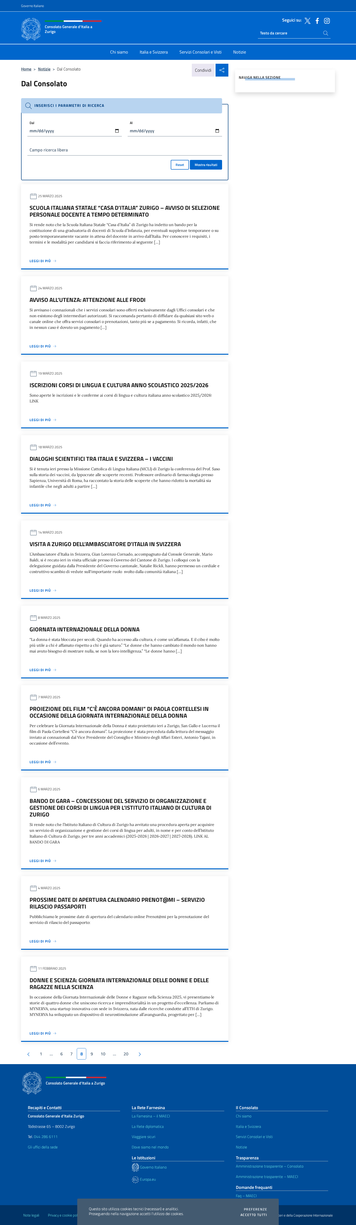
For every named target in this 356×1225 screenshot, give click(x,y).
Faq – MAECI (246, 1196)
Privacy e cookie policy (65, 1215)
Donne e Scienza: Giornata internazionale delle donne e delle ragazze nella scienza (119, 983)
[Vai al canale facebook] (316, 20)
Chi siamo (243, 1116)
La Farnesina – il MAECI (151, 1116)
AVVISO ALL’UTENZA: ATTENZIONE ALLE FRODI (88, 299)
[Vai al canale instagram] (326, 20)
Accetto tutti (253, 1215)
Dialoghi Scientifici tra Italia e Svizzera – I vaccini (101, 458)
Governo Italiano (32, 5)
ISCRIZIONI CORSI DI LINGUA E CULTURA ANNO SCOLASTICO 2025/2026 (119, 385)
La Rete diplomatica (148, 1126)
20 (126, 1054)
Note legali (31, 1215)
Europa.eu (147, 1179)
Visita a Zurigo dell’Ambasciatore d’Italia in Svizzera (105, 544)
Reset (180, 164)
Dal (32, 122)
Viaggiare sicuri (143, 1136)
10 (103, 1054)
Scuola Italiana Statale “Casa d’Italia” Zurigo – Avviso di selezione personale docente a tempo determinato (125, 211)
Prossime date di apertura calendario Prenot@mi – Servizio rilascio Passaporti (117, 903)
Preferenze (255, 1209)
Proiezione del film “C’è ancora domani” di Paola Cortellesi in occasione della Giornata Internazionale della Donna (119, 712)
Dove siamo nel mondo (150, 1147)
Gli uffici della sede (43, 1147)
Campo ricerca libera (49, 150)
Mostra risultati (206, 164)
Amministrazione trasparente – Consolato (269, 1166)
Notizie (44, 69)
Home (26, 69)
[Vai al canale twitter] (306, 20)
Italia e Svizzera (248, 1126)
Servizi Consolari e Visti (254, 1136)
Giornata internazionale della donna (84, 629)
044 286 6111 (46, 1136)
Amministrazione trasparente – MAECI (267, 1176)
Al (131, 122)
